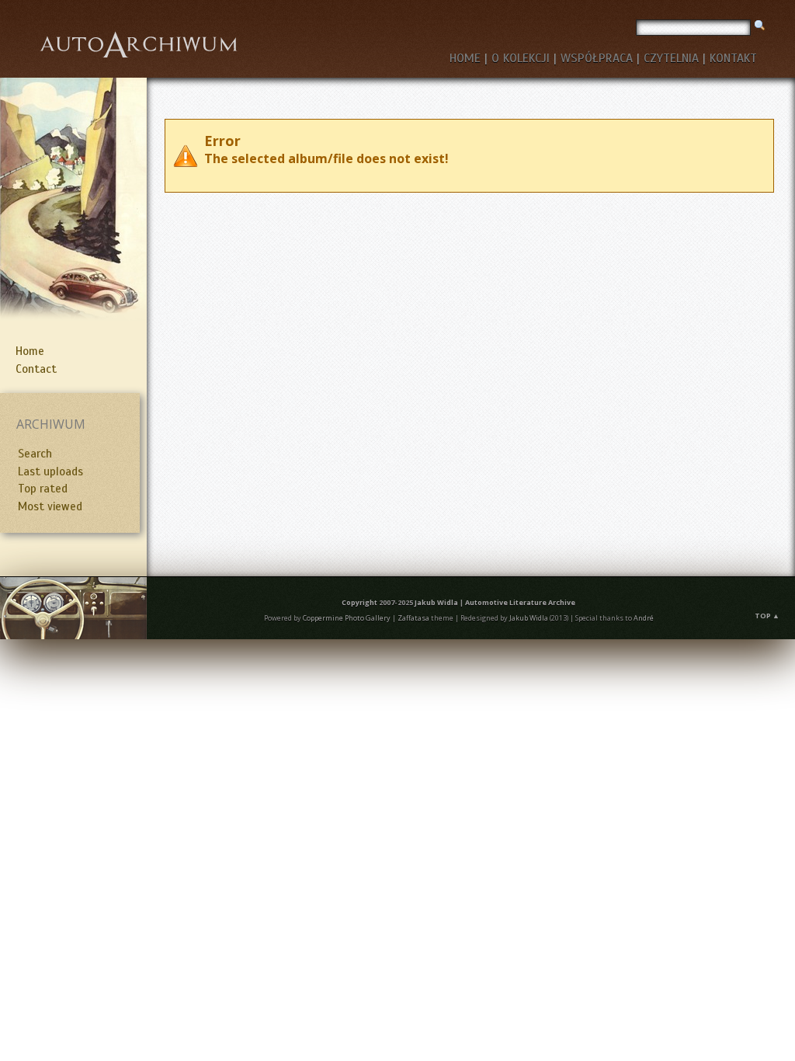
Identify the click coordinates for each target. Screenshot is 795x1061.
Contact (36, 369)
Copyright (359, 602)
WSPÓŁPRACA (597, 58)
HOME (465, 58)
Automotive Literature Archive (520, 602)
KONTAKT (733, 58)
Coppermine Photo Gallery (347, 618)
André (644, 618)
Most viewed (50, 506)
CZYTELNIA (671, 58)
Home (30, 351)
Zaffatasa (413, 618)
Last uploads (50, 471)
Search (35, 454)
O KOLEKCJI (520, 58)
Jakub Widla (436, 602)
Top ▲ (767, 616)
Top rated (43, 489)
